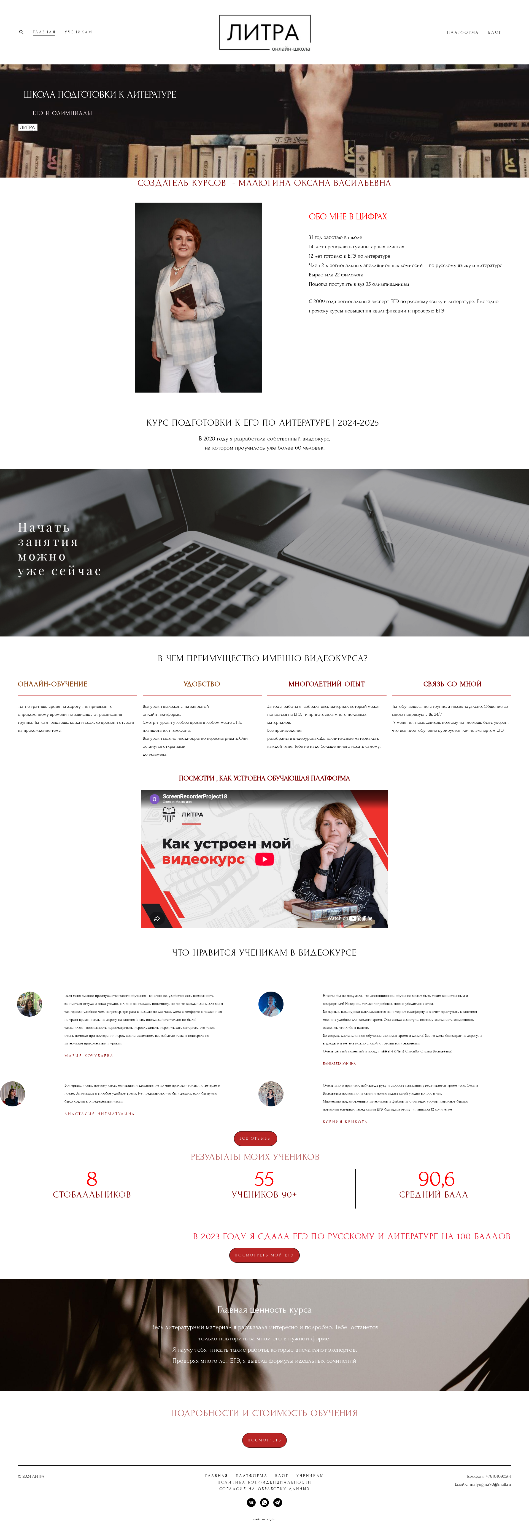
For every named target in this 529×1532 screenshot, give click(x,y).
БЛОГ (495, 32)
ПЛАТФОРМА (463, 32)
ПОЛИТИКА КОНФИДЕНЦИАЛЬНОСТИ (265, 1482)
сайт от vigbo (264, 1519)
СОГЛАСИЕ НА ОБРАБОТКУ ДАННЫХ (265, 1489)
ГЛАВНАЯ (44, 32)
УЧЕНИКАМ (79, 32)
